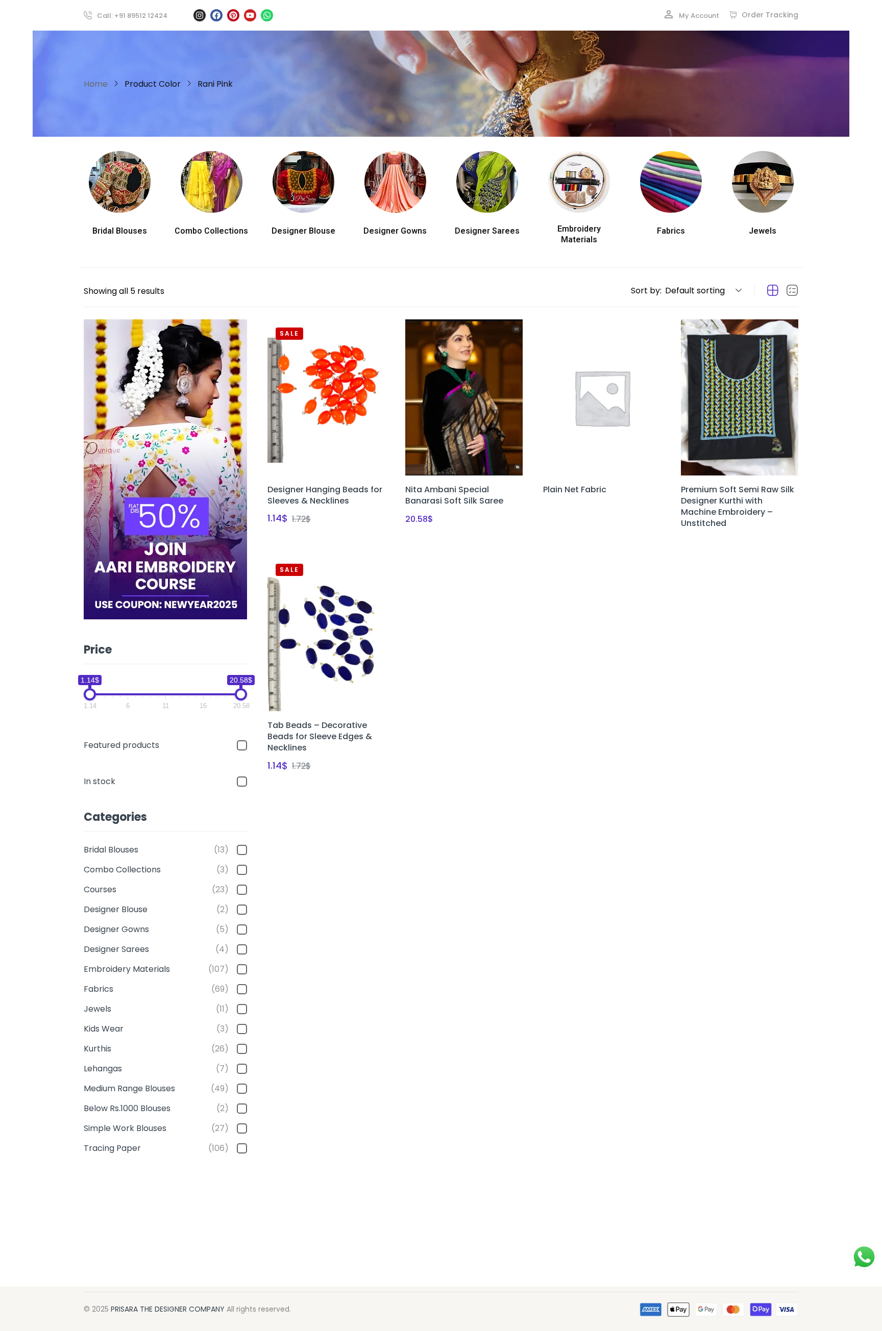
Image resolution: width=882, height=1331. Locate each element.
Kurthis (156, 1048)
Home (96, 84)
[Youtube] (250, 15)
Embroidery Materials (156, 969)
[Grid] (773, 291)
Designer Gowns (156, 929)
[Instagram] (199, 15)
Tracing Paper (156, 1148)
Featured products (121, 745)
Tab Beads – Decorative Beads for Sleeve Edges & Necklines (319, 736)
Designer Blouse (156, 909)
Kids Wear (156, 1029)
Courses (156, 889)
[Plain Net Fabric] (601, 397)
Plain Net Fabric (574, 489)
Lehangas (156, 1068)
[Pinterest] (233, 15)
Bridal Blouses (156, 850)
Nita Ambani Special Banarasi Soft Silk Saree (454, 495)
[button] (702, 291)
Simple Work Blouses (156, 1128)
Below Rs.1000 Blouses (156, 1108)
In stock (99, 781)
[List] (792, 291)
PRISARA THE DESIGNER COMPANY (168, 1309)
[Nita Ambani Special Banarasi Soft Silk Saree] (464, 397)
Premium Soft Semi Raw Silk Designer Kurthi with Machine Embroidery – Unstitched (737, 506)
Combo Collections (156, 869)
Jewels (156, 1009)
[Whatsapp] (267, 15)
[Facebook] (216, 15)
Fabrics (156, 989)
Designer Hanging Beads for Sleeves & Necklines (324, 495)
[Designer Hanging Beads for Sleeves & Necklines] (326, 397)
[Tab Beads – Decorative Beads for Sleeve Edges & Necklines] (326, 634)
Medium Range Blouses (156, 1088)
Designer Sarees (156, 949)
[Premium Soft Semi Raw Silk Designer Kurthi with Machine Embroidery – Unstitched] (739, 397)
